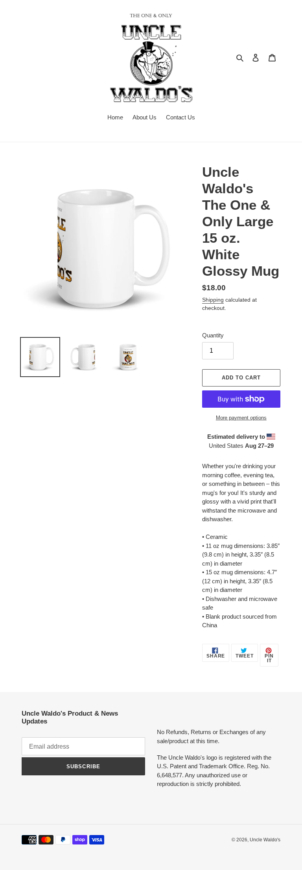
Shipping (213, 300)
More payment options (241, 418)
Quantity (213, 335)
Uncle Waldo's (265, 840)
